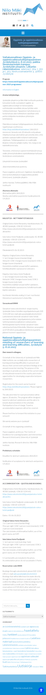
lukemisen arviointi (19, 648)
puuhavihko (34, 659)
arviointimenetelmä (11, 626)
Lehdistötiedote (10, 645)
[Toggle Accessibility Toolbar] (41, 690)
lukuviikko (38, 651)
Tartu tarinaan (15, 662)
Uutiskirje (24, 666)
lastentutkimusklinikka (21, 642)
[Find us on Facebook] (17, 25)
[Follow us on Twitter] (20, 25)
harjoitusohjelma (21, 635)
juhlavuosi (6, 638)
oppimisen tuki (16, 657)
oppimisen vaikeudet (30, 656)
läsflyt (4, 654)
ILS (28, 635)
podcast (22, 659)
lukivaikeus (35, 648)
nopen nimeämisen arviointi (32, 654)
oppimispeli (6, 659)
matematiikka (10, 654)
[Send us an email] (14, 25)
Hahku (5, 635)
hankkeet (12, 634)
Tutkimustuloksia (10, 666)
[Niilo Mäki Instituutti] (23, 9)
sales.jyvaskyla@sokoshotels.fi (25, 574)
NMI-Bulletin (20, 654)
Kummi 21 (27, 638)
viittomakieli (35, 666)
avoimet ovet (25, 627)
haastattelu (31, 630)
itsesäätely (32, 635)
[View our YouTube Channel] (24, 25)
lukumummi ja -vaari (10, 651)
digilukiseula (34, 627)
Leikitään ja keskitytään (25, 645)
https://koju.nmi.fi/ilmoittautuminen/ (16, 129)
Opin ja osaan (7, 657)
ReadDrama (7, 662)
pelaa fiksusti (14, 659)
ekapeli (5, 631)
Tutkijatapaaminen (26, 662)
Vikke (41, 667)
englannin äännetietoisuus (16, 631)
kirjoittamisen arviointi (18, 638)
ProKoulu (28, 659)
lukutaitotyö (22, 651)
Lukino (28, 648)
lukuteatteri (31, 651)
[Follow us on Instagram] (27, 25)
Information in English (11, 90)
